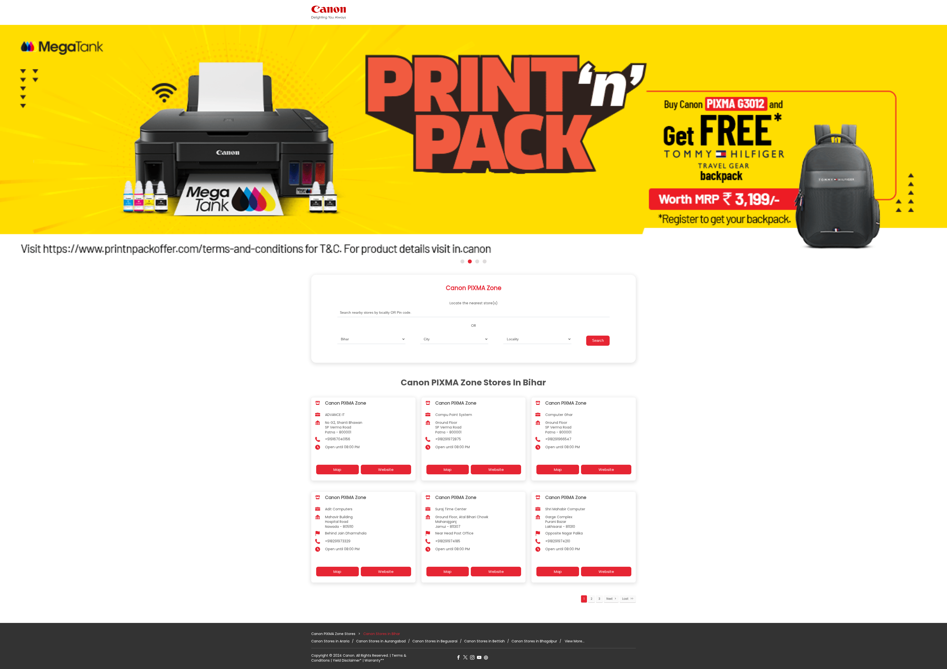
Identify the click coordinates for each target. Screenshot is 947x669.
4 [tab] (485, 261)
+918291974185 (447, 541)
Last (625, 599)
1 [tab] (462, 261)
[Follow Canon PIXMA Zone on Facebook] (459, 658)
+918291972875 (448, 438)
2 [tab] (470, 261)
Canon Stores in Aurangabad (381, 641)
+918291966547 (558, 438)
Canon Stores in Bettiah (484, 641)
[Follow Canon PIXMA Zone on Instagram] (473, 658)
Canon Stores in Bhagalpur (534, 641)
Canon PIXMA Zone (345, 403)
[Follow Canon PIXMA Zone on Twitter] (466, 658)
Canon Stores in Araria (330, 641)
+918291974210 (557, 541)
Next (609, 599)
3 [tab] (477, 261)
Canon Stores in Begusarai (434, 641)
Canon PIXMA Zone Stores (333, 633)
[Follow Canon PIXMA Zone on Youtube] (480, 658)
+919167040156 (337, 438)
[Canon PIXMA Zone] (328, 12)
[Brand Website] (487, 658)
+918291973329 (337, 541)
